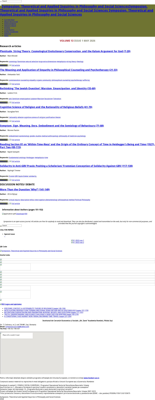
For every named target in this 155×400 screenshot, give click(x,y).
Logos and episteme (13, 304)
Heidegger (30, 158)
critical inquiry (14, 200)
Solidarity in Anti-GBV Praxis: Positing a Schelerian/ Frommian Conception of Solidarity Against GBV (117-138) (66, 165)
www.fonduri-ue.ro (91, 378)
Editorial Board (10, 24)
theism (58, 117)
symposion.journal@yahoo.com (17, 327)
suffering (86, 80)
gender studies (35, 136)
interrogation (40, 200)
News (6, 36)
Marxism (40, 99)
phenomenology (51, 200)
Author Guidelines (11, 32)
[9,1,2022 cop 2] (77, 242)
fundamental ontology (17, 158)
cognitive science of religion (34, 117)
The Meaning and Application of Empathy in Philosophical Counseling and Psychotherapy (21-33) (58, 69)
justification (50, 117)
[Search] (1, 1)
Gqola (20, 176)
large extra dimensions (47, 62)
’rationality (13, 117)
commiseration (14, 80)
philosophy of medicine (68, 136)
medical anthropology (50, 136)
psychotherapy (76, 80)
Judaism (34, 99)
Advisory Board (10, 26)
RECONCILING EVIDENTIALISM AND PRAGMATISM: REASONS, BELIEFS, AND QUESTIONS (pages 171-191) (43, 312)
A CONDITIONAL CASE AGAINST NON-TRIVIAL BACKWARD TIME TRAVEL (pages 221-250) (37, 316)
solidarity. (33, 176)
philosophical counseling (61, 80)
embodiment (14, 136)
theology (80, 62)
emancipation (25, 99)
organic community (43, 80)
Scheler (26, 176)
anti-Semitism (14, 99)
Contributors (9, 30)
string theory (71, 62)
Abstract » (4, 65)
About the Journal (11, 22)
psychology (81, 136)
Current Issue (9, 20)
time (46, 158)
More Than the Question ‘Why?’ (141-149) (25, 189)
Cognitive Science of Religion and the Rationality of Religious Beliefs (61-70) (46, 107)
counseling (25, 80)
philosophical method (66, 200)
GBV (16, 176)
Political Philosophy (82, 200)
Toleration (57, 99)
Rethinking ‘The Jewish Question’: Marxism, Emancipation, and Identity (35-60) (48, 88)
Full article (16, 65)
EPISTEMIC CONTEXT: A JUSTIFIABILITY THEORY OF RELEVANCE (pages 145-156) (34, 308)
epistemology (24, 136)
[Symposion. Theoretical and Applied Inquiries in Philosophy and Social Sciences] (31, 251)
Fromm (11, 176)
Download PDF (21, 214)
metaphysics (61, 62)
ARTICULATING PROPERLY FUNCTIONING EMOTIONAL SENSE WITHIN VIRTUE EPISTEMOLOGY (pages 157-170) (46, 310)
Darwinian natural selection (27, 62)
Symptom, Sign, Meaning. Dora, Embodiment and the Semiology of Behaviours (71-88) (52, 125)
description (25, 200)
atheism (21, 117)
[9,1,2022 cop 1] (77, 240)
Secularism (48, 99)
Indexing (7, 34)
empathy (32, 80)
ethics (32, 200)
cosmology (13, 62)
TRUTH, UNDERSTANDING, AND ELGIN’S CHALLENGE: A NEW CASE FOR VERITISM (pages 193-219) (41, 314)
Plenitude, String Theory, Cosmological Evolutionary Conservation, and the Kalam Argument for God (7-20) (65, 51)
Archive (7, 28)
